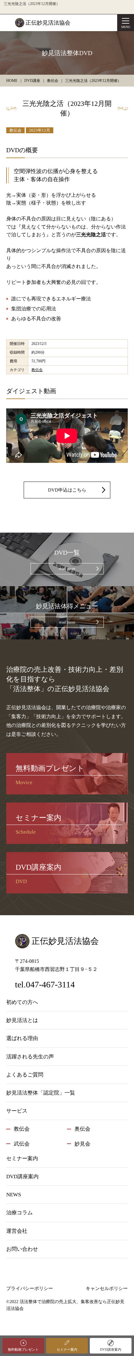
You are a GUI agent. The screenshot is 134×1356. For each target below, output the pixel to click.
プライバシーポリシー (29, 1288)
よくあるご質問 (24, 1075)
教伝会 (15, 130)
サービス (16, 1111)
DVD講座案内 (110, 1349)
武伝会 (22, 1144)
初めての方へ (22, 1002)
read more (67, 568)
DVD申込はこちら (67, 489)
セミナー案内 (67, 1349)
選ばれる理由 (22, 1038)
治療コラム (19, 1213)
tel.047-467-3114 (45, 984)
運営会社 (16, 1231)
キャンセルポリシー (107, 1288)
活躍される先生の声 (30, 1057)
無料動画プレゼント (23, 1349)
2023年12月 (39, 130)
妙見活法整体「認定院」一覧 (40, 1093)
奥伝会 (82, 1129)
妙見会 (82, 1144)
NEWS (13, 1195)
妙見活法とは (22, 1020)
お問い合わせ (22, 1249)
